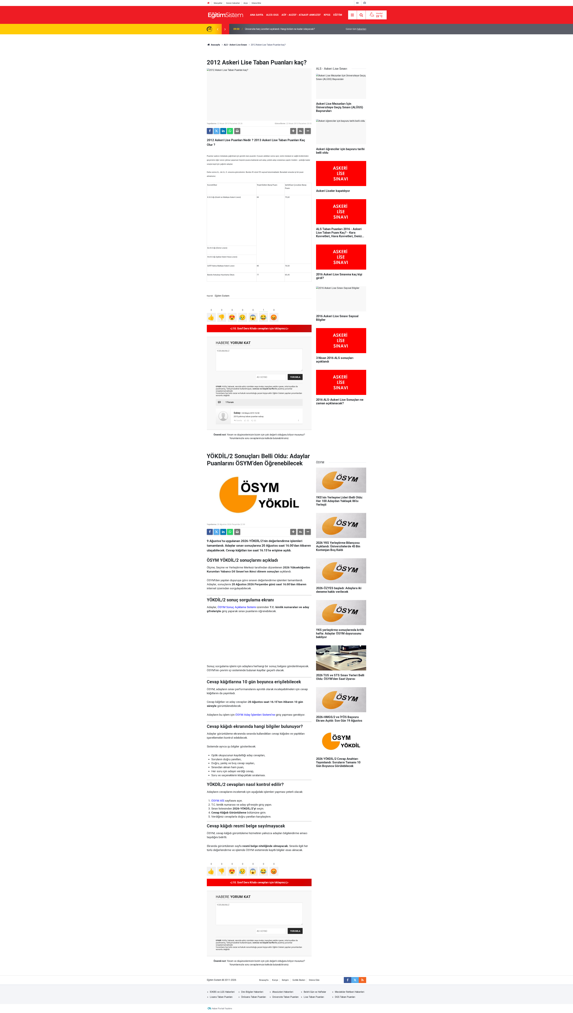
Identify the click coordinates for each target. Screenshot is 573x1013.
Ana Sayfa (256, 14)
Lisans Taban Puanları (221, 997)
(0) (247, 421)
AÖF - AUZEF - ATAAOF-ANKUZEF (301, 14)
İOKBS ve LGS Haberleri (222, 991)
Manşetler (218, 3)
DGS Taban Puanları (345, 997)
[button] (293, 131)
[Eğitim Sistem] (225, 14)
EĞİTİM (337, 14)
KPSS (327, 14)
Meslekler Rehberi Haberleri (349, 991)
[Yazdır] (237, 131)
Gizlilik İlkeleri (298, 980)
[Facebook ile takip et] (347, 980)
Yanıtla (239, 421)
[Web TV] (357, 2)
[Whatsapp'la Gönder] (230, 131)
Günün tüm (356, 29)
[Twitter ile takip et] (355, 980)
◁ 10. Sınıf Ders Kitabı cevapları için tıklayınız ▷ (259, 328)
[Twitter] (217, 131)
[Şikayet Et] (298, 420)
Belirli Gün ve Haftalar (315, 991)
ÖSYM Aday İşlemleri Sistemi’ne (255, 714)
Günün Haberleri (233, 3)
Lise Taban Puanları (314, 997)
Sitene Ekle (256, 3)
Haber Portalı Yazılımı (222, 1008)
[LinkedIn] (223, 131)
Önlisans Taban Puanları (253, 997)
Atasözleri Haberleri (282, 991)
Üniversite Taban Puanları (285, 997)
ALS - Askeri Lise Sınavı (235, 45)
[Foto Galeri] (364, 2)
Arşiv (246, 3)
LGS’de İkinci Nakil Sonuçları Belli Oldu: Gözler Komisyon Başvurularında (282, 29)
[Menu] (352, 15)
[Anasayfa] (208, 3)
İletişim (285, 980)
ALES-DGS (272, 14)
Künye (275, 980)
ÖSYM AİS (217, 800)
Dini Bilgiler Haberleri (252, 991)
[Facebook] (210, 131)
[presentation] (217, 29)
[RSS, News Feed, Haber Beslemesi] (362, 980)
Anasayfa (215, 45)
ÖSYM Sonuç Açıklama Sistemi (237, 607)
